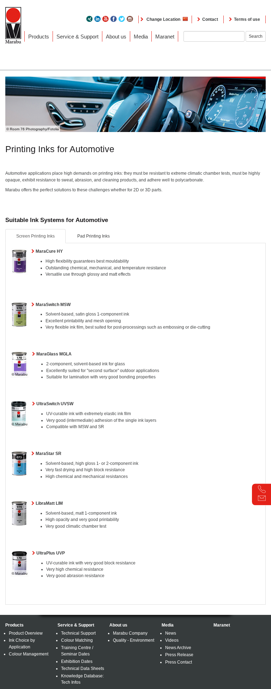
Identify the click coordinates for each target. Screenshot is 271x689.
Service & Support (77, 37)
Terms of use (247, 19)
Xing (89, 19)
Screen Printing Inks (35, 236)
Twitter (122, 19)
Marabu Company (130, 633)
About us (116, 37)
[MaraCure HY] (19, 261)
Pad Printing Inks (93, 236)
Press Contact (178, 662)
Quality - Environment (133, 640)
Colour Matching (77, 640)
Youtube (105, 19)
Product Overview (26, 633)
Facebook (113, 19)
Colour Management (28, 654)
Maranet (164, 37)
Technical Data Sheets (82, 668)
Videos (172, 640)
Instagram (130, 19)
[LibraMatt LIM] (19, 513)
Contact (210, 19)
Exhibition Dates (76, 661)
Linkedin (97, 19)
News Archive (178, 647)
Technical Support (78, 633)
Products (38, 37)
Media (141, 37)
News (170, 633)
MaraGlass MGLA (54, 354)
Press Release (179, 654)
